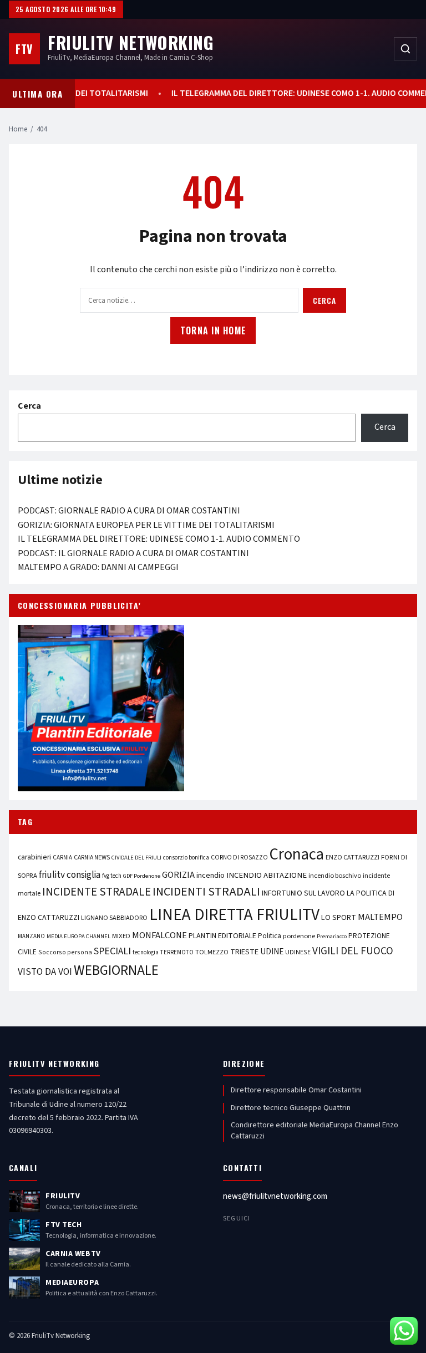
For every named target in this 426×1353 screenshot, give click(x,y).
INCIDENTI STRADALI (206, 892)
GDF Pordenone (141, 876)
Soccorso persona (65, 952)
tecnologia (146, 952)
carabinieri (34, 857)
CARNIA (62, 857)
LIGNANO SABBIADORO (114, 918)
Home (18, 129)
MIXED (121, 936)
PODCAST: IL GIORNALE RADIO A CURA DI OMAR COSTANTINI (133, 553)
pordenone (299, 936)
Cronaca (297, 854)
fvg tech (111, 876)
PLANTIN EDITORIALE (222, 936)
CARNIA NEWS (92, 857)
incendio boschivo (334, 876)
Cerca (324, 300)
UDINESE (298, 952)
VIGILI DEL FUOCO (352, 951)
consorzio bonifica (186, 857)
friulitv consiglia (69, 875)
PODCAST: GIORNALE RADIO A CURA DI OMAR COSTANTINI (129, 511)
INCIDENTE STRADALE (96, 891)
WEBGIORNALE (116, 970)
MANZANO (31, 936)
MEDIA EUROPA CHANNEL (78, 936)
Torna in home (213, 330)
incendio (210, 875)
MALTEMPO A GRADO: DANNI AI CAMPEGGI (98, 567)
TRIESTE (244, 952)
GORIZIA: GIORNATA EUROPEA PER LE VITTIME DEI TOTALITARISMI (146, 525)
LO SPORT (338, 917)
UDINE (271, 952)
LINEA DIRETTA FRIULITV (234, 915)
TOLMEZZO (212, 952)
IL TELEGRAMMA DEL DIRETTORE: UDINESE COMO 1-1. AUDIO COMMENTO (159, 539)
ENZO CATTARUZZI (352, 857)
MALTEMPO (380, 917)
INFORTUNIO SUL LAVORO (303, 893)
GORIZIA (178, 875)
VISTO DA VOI (45, 972)
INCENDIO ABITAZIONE (266, 875)
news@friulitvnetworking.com (275, 1196)
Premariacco (332, 936)
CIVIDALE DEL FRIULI (136, 857)
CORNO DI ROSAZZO (239, 857)
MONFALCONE (159, 935)
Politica (269, 936)
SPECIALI (112, 951)
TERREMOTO (177, 952)
